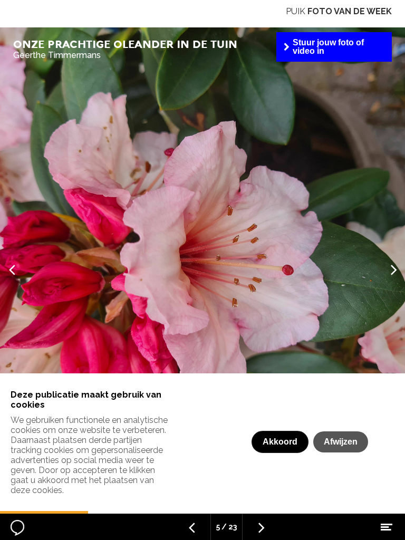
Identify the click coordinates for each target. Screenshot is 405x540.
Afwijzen (341, 441)
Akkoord (280, 441)
